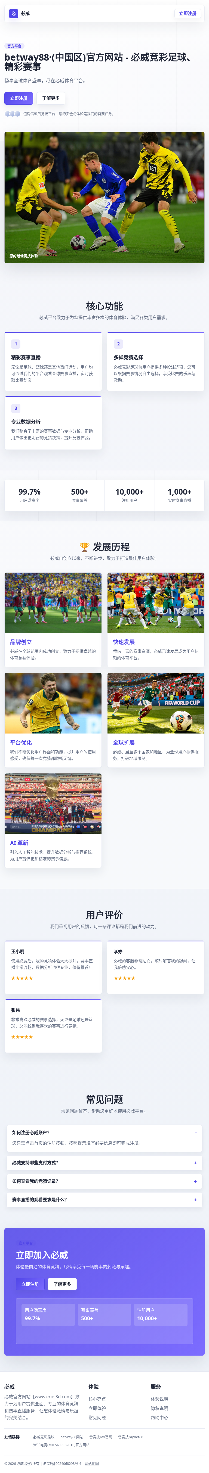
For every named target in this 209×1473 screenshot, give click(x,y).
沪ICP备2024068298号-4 (62, 1463)
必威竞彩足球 (43, 1436)
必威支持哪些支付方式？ (36, 1163)
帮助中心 (159, 1418)
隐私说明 (159, 1408)
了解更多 (51, 98)
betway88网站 (71, 1436)
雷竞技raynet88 (130, 1436)
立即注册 (187, 13)
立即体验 (97, 1408)
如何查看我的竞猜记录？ (36, 1181)
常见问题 (97, 1418)
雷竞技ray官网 (100, 1436)
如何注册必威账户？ (31, 1132)
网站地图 (92, 1463)
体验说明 (159, 1399)
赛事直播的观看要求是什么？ (40, 1200)
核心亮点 (97, 1399)
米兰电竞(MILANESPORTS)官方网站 (61, 1444)
